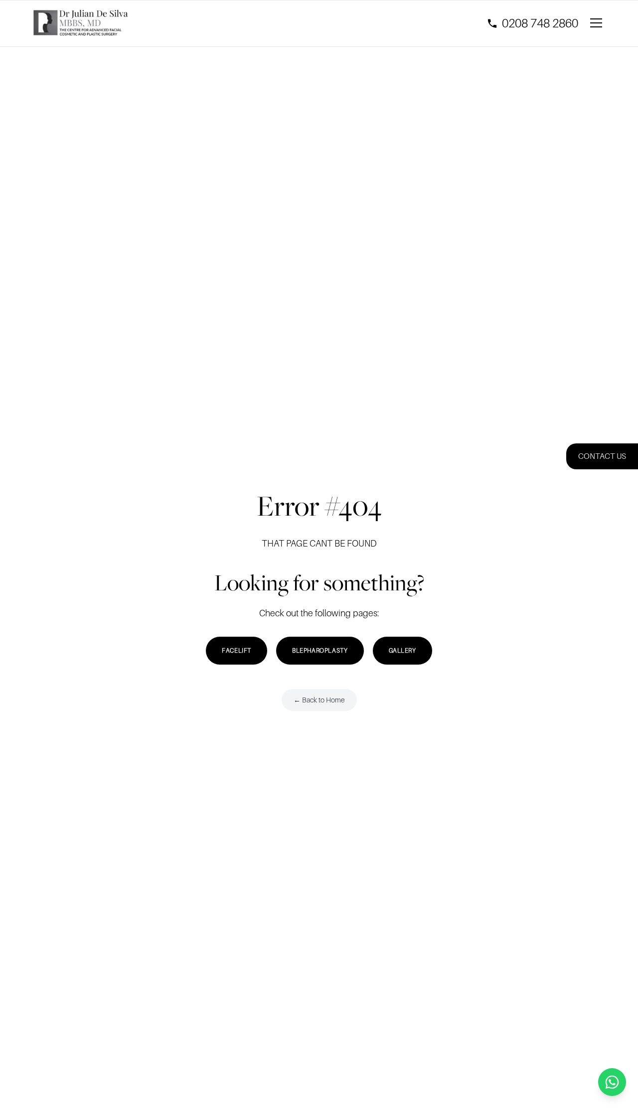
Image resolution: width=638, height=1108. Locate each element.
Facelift (236, 650)
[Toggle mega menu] (598, 23)
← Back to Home (319, 700)
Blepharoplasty (319, 650)
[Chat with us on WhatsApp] (612, 1082)
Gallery (402, 650)
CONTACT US (602, 456)
